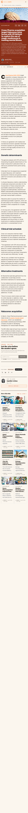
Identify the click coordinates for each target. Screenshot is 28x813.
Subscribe (22, 356)
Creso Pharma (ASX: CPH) (12, 75)
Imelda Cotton (8, 59)
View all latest (21, 393)
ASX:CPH (19, 369)
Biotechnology (11, 369)
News (4, 66)
